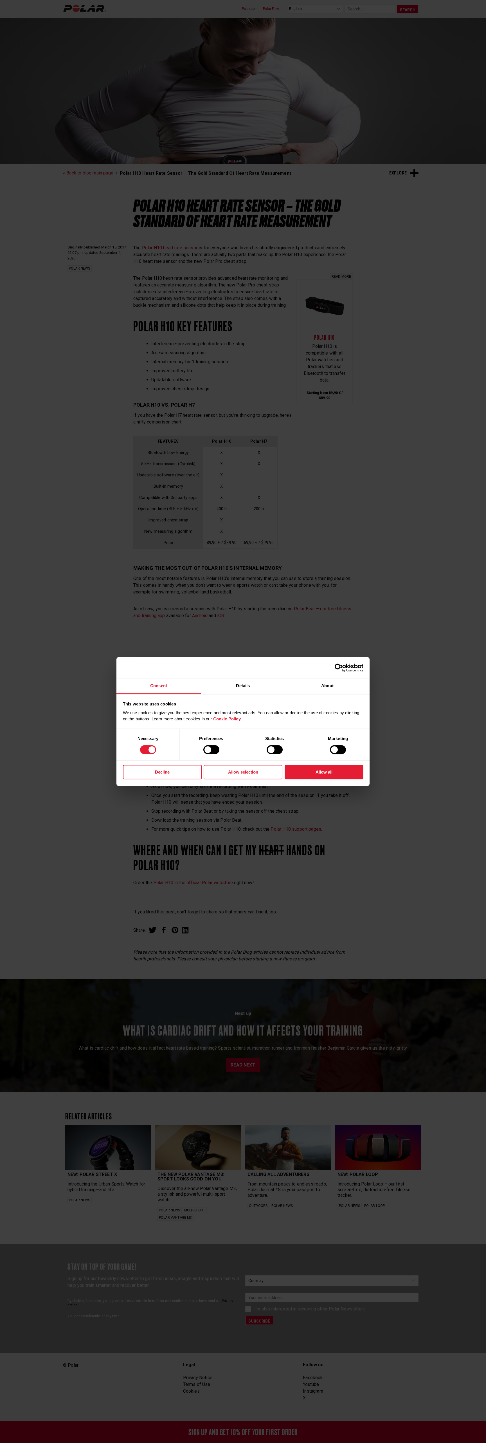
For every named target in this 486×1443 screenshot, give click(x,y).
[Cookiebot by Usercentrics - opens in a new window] (338, 668)
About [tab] (327, 685)
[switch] (211, 749)
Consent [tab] (158, 685)
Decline (162, 772)
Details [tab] (243, 685)
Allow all (324, 772)
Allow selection (243, 772)
